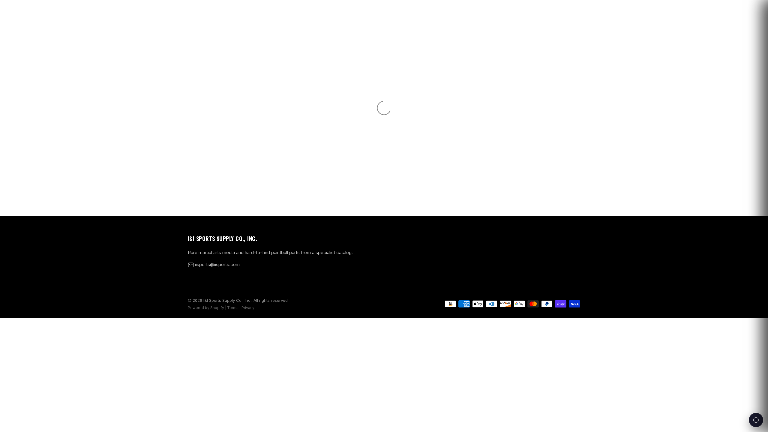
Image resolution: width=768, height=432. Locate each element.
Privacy (248, 307)
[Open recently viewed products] (756, 420)
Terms (232, 307)
